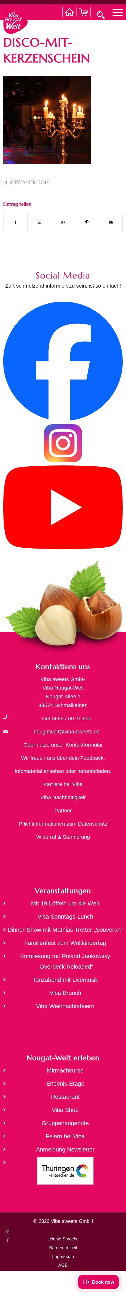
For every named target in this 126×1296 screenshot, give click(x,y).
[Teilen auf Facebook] (15, 222)
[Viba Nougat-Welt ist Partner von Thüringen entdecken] (63, 1172)
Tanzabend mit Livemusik (65, 980)
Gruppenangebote (65, 1123)
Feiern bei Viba (65, 1136)
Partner (63, 811)
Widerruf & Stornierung (63, 837)
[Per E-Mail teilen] (110, 222)
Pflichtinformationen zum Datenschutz (63, 824)
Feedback (91, 758)
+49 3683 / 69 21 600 (66, 718)
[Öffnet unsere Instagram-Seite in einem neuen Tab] (63, 461)
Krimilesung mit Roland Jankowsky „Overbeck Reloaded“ (65, 961)
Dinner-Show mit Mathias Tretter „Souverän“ (65, 930)
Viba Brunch (65, 993)
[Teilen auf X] (39, 222)
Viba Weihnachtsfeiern (65, 1006)
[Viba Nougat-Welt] (15, 19)
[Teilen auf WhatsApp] (63, 222)
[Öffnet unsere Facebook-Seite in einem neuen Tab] (63, 419)
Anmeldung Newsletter (65, 1149)
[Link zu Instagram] (7, 1231)
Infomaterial (28, 771)
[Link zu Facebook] (7, 1240)
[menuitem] (115, 11)
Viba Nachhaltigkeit (63, 797)
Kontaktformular (84, 745)
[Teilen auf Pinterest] (87, 222)
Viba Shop (65, 1110)
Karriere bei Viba (63, 784)
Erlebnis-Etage (65, 1083)
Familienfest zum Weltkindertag (65, 943)
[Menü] (115, 11)
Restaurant (65, 1097)
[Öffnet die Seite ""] (5, 717)
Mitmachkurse (65, 1070)
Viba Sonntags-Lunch (65, 916)
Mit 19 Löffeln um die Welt (65, 903)
